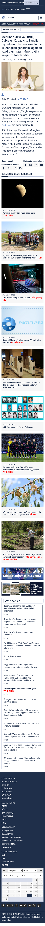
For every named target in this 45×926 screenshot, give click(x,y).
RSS (3, 858)
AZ (3, 9)
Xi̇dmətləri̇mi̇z (9, 844)
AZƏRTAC (23, 99)
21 (31, 891)
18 (13, 891)
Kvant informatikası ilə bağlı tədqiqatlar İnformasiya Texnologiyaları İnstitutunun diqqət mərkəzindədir (21, 712)
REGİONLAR (7, 792)
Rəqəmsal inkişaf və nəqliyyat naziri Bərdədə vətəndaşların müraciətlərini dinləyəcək (20, 608)
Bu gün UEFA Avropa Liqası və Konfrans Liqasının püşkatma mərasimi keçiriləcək (21, 735)
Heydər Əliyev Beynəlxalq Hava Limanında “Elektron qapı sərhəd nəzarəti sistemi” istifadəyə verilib (21, 384)
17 (7, 891)
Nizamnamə (7, 834)
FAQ (3, 855)
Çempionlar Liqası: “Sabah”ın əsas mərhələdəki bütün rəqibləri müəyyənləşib (20, 469)
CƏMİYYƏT (6, 795)
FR (15, 9)
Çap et (21, 59)
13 (26, 888)
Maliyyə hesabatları (12, 837)
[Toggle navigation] (40, 18)
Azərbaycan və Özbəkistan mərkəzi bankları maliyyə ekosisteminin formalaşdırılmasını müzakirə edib (19, 678)
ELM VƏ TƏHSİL (8, 803)
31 (7, 899)
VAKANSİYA (7, 847)
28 (31, 895)
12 (19, 888)
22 (36, 891)
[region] (24, 687)
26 (19, 895)
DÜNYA (5, 809)
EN (9, 9)
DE (12, 9)
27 (26, 895)
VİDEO (4, 819)
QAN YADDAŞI (8, 813)
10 (7, 888)
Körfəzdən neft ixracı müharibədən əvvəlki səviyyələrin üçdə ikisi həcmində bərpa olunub (22, 760)
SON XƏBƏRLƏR (13, 600)
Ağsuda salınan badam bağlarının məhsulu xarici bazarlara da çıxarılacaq (21, 513)
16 (41, 888)
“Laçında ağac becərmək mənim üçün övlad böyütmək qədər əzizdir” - (22, 556)
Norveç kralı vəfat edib (13, 656)
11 (13, 888)
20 (26, 891)
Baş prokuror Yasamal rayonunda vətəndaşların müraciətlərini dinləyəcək (21, 665)
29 (36, 895)
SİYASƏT (5, 785)
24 (7, 895)
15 (36, 888)
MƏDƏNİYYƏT (7, 798)
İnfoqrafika (7, 816)
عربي (22, 9)
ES (18, 9)
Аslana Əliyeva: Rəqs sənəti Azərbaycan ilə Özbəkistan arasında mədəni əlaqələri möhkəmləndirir (22, 747)
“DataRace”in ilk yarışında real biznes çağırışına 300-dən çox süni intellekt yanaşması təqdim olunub (20, 621)
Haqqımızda (7, 831)
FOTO (4, 823)
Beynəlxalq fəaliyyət (12, 840)
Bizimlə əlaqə (8, 827)
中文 (28, 9)
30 (41, 895)
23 (41, 891)
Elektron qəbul (9, 852)
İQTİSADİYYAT (7, 788)
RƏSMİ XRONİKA (11, 29)
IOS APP (5, 865)
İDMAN (5, 806)
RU (6, 9)
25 (13, 895)
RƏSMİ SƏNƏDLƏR (9, 782)
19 (19, 891)
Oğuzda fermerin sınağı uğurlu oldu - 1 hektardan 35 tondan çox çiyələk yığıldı (22, 256)
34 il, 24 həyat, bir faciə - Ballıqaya (17, 427)
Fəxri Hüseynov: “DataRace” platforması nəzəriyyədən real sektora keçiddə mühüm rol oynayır (22, 645)
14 (31, 888)
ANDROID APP (8, 862)
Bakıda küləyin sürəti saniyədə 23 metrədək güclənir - (21, 341)
